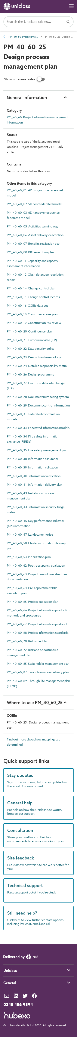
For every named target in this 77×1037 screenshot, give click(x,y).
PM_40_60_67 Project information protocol (37, 624)
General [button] (9, 983)
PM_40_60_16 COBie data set (27, 305)
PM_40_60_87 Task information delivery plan (38, 672)
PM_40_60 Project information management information (23, 37)
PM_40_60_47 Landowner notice (30, 534)
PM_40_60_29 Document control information (38, 405)
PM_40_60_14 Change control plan (31, 288)
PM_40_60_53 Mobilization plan (29, 557)
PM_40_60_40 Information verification (34, 476)
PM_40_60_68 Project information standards (37, 633)
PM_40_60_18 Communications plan (32, 314)
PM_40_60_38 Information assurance (33, 459)
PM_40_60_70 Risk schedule (27, 641)
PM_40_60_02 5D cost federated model (34, 204)
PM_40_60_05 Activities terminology (32, 226)
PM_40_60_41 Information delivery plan (34, 484)
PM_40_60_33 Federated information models (38, 428)
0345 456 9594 (18, 1005)
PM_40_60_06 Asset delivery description (35, 235)
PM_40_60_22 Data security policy (31, 348)
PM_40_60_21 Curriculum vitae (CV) (32, 340)
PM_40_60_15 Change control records (33, 297)
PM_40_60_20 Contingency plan (29, 331)
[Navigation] (71, 6)
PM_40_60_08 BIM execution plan (30, 252)
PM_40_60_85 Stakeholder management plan (38, 663)
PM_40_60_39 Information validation (32, 467)
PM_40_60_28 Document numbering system (38, 397)
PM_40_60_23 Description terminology (34, 357)
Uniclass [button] (10, 970)
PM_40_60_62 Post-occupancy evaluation (36, 565)
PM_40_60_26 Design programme (30, 374)
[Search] (68, 21)
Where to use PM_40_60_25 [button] (34, 702)
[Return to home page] (17, 6)
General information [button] (27, 97)
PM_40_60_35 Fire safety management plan (37, 450)
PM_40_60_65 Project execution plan (32, 602)
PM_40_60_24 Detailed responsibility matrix (37, 366)
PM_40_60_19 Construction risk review (34, 323)
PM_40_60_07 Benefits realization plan (33, 243)
